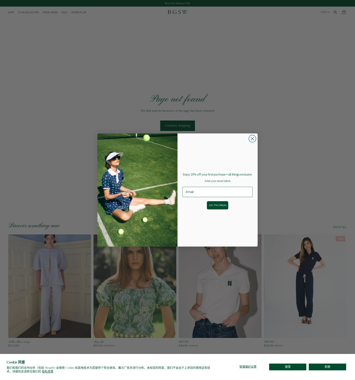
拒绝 (327, 367)
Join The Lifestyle (217, 205)
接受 (288, 367)
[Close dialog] (252, 138)
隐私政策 (47, 371)
